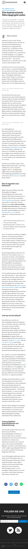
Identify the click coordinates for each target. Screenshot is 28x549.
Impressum (25, 542)
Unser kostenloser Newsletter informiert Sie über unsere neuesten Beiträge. (14, 516)
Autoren (7, 542)
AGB (14, 544)
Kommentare (14, 492)
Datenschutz (19, 542)
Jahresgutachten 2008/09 (9, 212)
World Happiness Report (16, 147)
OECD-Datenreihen (7, 200)
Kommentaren (16, 176)
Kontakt (13, 542)
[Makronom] (9, 3)
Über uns (2, 542)
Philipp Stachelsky (12, 36)
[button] (2, 546)
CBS (22, 365)
